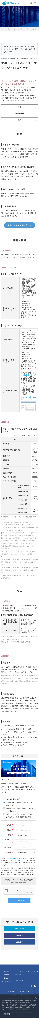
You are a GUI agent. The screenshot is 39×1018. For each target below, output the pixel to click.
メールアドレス (7, 839)
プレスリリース (19, 971)
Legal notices (10, 992)
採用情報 (6, 975)
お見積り (19, 942)
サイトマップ (6, 981)
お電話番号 (7, 847)
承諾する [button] (7, 1014)
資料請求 (19, 935)
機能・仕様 (19, 113)
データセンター (8, 780)
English (6, 978)
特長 (19, 107)
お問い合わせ (20, 928)
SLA (19, 120)
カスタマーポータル (28, 376)
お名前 (8, 825)
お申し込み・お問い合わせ (19, 225)
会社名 (8, 830)
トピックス (19, 980)
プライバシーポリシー (14, 858)
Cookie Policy (17, 1003)
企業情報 (6, 971)
